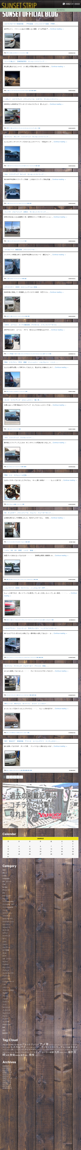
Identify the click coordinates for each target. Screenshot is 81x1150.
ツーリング (22, 241)
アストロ (8, 695)
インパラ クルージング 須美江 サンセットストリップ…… (26, 212)
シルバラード (36, 620)
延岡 (39, 165)
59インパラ (9, 732)
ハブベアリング (40, 1049)
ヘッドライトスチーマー (18, 657)
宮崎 (27, 53)
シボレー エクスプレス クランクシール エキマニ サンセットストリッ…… (32, 99)
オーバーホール (30, 1047)
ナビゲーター (26, 695)
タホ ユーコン (7, 958)
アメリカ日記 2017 (8, 904)
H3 (11, 579)
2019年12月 (6, 1088)
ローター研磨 (48, 1052)
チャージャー (6, 967)
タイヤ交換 (6, 950)
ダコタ (4, 953)
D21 (7, 770)
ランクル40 (6, 1021)
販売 (28, 770)
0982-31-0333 (73, 4)
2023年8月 (6, 1076)
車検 (37, 579)
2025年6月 (6, 1066)
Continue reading (57, 29)
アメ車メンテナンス (21, 353)
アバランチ (13, 695)
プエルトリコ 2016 (8, 990)
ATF (7, 1045)
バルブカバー (16, 391)
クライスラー (15, 316)
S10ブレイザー (7, 896)
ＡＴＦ (8, 353)
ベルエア (5, 999)
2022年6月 (6, 1080)
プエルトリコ (53, 1049)
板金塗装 (5, 1033)
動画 (4, 1027)
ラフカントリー (12, 466)
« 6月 (39, 859)
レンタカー (25, 732)
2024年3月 (6, 1068)
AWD (8, 128)
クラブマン (11, 391)
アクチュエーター (16, 579)
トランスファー (23, 53)
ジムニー (5, 944)
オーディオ (6, 930)
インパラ (11, 90)
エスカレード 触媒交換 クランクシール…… (21, 249)
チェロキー (18, 542)
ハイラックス (6, 978)
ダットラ (18, 770)
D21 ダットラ (7, 881)
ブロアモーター (30, 579)
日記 (4, 1030)
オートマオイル (16, 620)
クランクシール (21, 128)
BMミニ (5, 873)
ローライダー (25, 90)
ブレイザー (6, 993)
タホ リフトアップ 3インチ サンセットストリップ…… (25, 174)
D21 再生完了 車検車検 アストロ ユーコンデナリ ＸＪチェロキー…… (32, 741)
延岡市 (35, 90)
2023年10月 (6, 1072)
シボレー (36, 128)
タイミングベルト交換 (23, 316)
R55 (7, 391)
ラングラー (6, 1019)
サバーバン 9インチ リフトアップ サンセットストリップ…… (27, 136)
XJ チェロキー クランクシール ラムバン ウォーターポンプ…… (29, 512)
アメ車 (10, 53)
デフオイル (27, 353)
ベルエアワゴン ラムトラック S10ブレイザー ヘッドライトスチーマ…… (32, 628)
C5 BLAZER (6, 878)
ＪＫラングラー (39, 1055)
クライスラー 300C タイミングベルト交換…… (22, 287)
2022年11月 (6, 1078)
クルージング (16, 241)
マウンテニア (6, 1007)
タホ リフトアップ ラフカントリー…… (19, 437)
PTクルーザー (6, 890)
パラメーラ (6, 987)
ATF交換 (11, 353)
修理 (70, 1052)
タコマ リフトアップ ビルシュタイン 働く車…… (23, 400)
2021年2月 (6, 1086)
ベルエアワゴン (27, 657)
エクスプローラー (15, 53)
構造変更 (17, 1055)
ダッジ (14, 542)
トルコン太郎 (42, 353)
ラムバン (23, 542)
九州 (30, 90)
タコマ (11, 429)
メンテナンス (6, 1010)
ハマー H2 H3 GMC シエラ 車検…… (20, 550)
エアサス (14, 770)
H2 (9, 579)
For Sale (5, 887)
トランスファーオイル (34, 353)
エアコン (51, 1045)
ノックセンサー (48, 620)
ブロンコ (5, 996)
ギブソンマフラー (10, 657)
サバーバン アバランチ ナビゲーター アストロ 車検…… (26, 666)
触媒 (25, 278)
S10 (4, 893)
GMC (8, 579)
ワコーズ (47, 353)
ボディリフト (26, 165)
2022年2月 (6, 1082)
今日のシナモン (7, 1024)
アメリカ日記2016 (8, 907)
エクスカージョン (8, 913)
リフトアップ (32, 165)
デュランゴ (6, 970)
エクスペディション (8, 921)
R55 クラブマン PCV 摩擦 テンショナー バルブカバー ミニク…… (31, 362)
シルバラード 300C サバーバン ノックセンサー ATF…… (26, 588)
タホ (20, 203)
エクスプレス (15, 128)
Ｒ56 (7, 504)
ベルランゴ (6, 1001)
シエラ (22, 579)
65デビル (13, 732)
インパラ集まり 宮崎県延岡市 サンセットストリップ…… (25, 61)
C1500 (4, 876)
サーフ (4, 938)
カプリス (5, 933)
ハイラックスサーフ (8, 981)
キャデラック (6, 936)
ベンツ (4, 1004)
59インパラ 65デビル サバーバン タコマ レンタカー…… (26, 703)
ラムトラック (33, 657)
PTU (7, 53)
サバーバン (12, 165)
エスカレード (12, 278)
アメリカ (35, 1044)
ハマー (25, 579)
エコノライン (6, 924)
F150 (4, 884)
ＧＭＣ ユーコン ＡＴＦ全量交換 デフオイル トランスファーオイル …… (32, 324)
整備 (40, 657)
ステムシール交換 (12, 504)
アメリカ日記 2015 (8, 901)
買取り (26, 1055)
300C (8, 316)
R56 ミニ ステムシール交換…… (17, 475)
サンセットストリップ (18, 90)
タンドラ (5, 961)
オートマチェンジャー (23, 620)
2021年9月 (6, 1084)
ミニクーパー (22, 391)
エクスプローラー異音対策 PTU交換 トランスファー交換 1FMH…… (31, 24)
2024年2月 (6, 1070)
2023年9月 (6, 1074)
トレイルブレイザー (8, 973)
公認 (21, 770)
